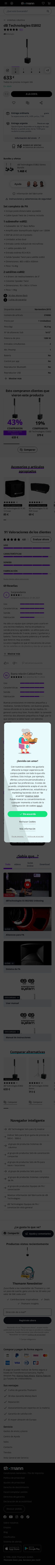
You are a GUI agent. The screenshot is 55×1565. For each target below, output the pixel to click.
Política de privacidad (35, 836)
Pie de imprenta (18, 836)
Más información (27, 828)
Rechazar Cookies (27, 821)
